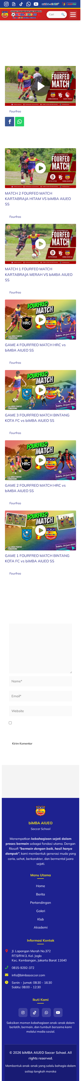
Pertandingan (40, 902)
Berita (40, 894)
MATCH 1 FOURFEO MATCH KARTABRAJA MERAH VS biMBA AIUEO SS (38, 274)
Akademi (40, 927)
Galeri (40, 911)
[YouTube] (36, 4)
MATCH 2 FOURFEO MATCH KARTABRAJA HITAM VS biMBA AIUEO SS (38, 198)
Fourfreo (15, 111)
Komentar (17, 620)
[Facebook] (9, 121)
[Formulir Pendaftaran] (14, 4)
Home (40, 886)
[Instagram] (6, 4)
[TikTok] (21, 4)
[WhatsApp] (29, 4)
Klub (40, 919)
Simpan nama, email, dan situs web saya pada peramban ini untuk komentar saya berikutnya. (40, 728)
